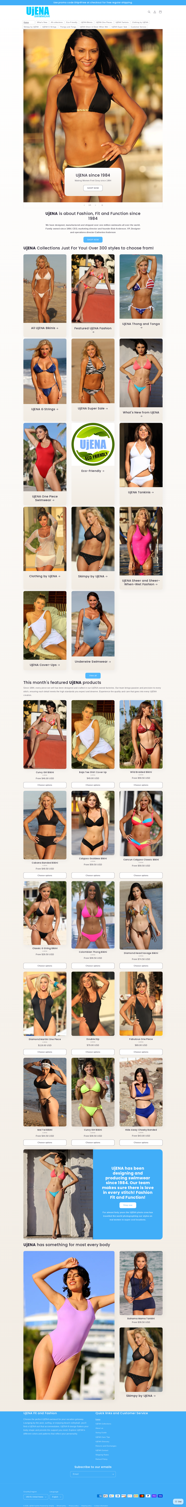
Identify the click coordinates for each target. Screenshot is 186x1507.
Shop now (127, 1205)
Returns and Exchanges (106, 1446)
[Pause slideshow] (102, 205)
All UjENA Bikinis (43, 328)
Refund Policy (102, 1459)
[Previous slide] (84, 205)
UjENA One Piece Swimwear (45, 498)
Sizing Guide (101, 1433)
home (98, 1419)
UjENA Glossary (102, 1441)
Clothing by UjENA (43, 576)
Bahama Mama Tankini (141, 1318)
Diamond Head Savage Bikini (141, 953)
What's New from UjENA (141, 412)
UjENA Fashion (34, 1505)
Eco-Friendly (91, 471)
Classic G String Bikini (45, 948)
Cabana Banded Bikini (45, 863)
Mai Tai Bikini (44, 1130)
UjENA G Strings (43, 409)
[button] (149, 12)
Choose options (45, 785)
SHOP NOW (93, 240)
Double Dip (93, 1039)
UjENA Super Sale (91, 408)
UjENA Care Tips (103, 1437)
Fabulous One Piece (141, 1039)
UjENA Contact (102, 1450)
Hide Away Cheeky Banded (141, 1130)
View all (93, 675)
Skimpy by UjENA (91, 576)
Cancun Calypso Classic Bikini (141, 859)
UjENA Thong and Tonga (141, 324)
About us (99, 1428)
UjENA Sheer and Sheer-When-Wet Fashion (141, 582)
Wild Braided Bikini (141, 772)
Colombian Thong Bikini (93, 952)
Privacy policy (74, 1505)
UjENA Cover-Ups (43, 665)
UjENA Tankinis (139, 492)
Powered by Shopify (47, 1505)
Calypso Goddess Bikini (93, 858)
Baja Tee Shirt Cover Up (93, 772)
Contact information (101, 1505)
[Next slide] (95, 205)
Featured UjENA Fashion (92, 328)
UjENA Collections (103, 1424)
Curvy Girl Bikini (45, 772)
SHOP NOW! (128, 188)
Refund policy (61, 1505)
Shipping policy (86, 1505)
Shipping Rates (102, 1455)
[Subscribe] (113, 1474)
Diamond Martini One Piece (45, 1039)
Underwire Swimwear (91, 661)
